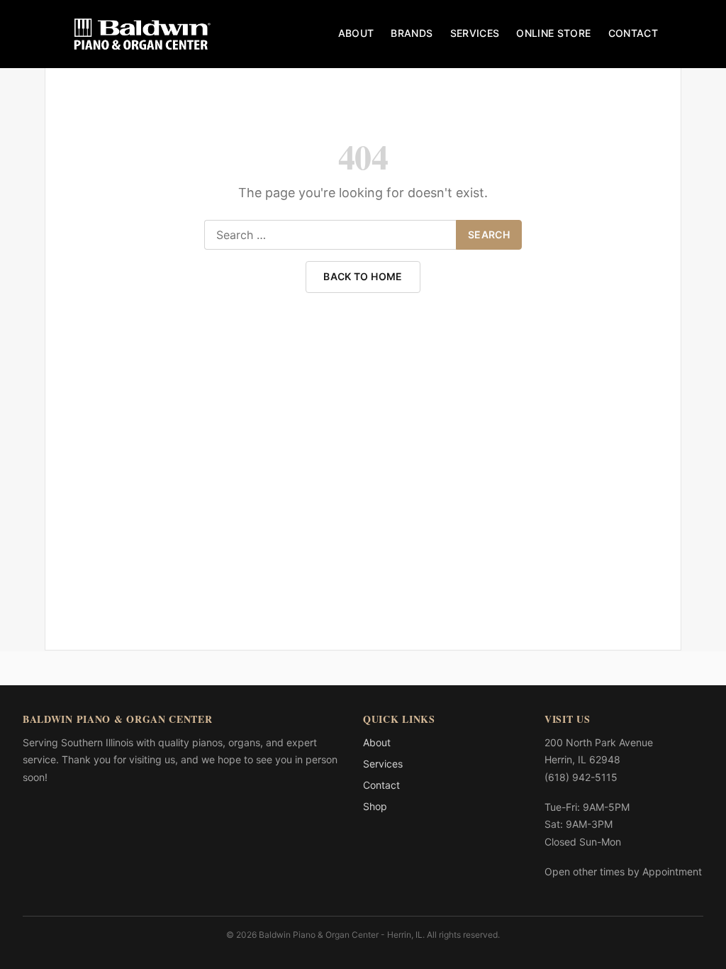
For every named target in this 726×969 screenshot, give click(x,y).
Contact (633, 33)
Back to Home (362, 276)
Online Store (553, 33)
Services (475, 33)
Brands (411, 33)
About (356, 33)
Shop (375, 806)
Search (489, 234)
